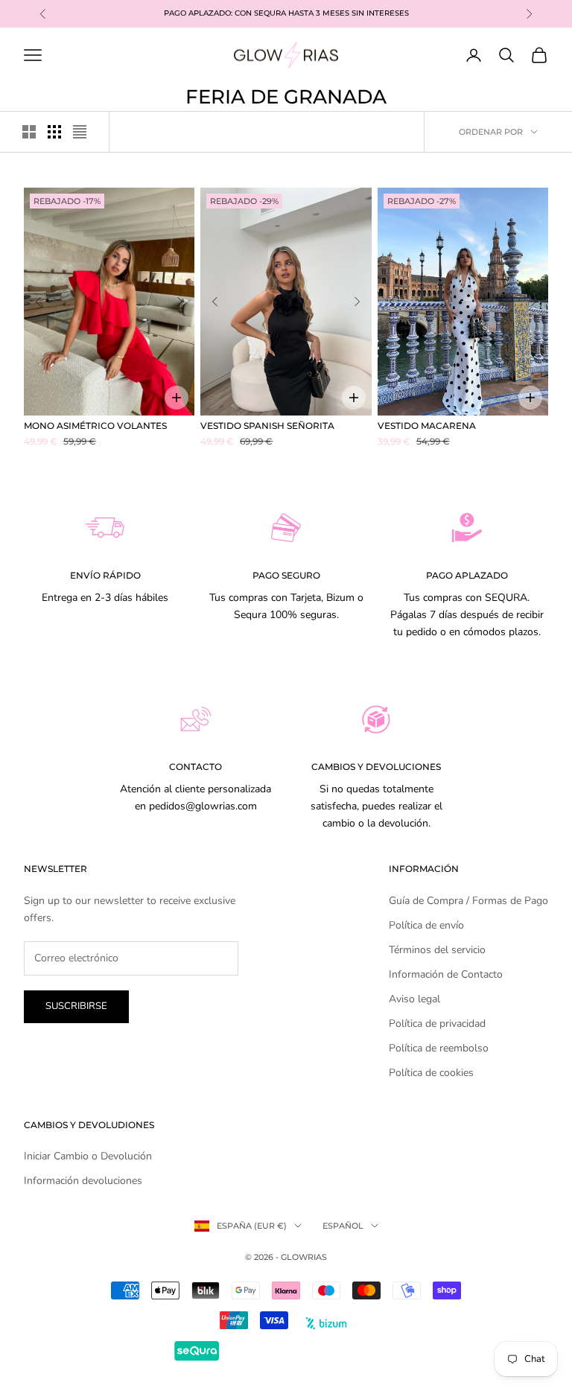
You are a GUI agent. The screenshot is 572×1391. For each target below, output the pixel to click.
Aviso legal (414, 999)
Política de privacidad (437, 1023)
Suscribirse (76, 1006)
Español (342, 1225)
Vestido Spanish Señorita (267, 425)
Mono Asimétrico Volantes (95, 425)
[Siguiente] (180, 301)
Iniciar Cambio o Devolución (88, 1156)
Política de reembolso (439, 1048)
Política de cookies (431, 1073)
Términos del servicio (437, 950)
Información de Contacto (446, 974)
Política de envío (426, 925)
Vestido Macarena (427, 425)
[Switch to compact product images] (79, 132)
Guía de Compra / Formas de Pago (468, 901)
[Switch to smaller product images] (54, 132)
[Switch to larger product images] (29, 132)
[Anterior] (38, 301)
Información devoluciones (83, 1181)
